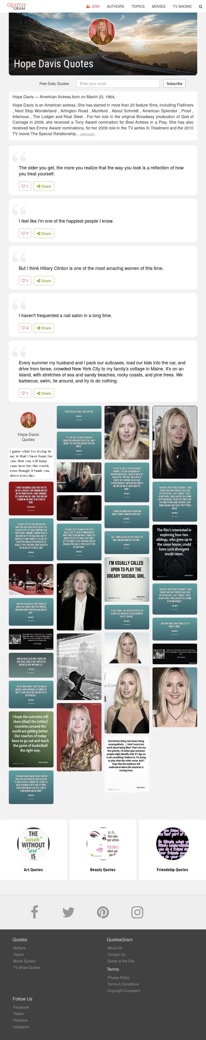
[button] (200, 6)
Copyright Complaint (124, 990)
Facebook (21, 1007)
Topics (138, 6)
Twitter (18, 1013)
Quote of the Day (121, 960)
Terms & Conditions (123, 983)
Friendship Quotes (103, 869)
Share (45, 186)
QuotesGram (17, 6)
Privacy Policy (118, 977)
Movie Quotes (24, 960)
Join (94, 6)
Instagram (21, 1026)
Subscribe (174, 83)
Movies (158, 6)
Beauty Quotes (33, 869)
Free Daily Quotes (54, 83)
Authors (115, 6)
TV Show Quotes (26, 967)
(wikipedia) (87, 134)
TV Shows (182, 6)
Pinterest (20, 1020)
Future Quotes (172, 869)
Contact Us (116, 954)
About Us (115, 947)
